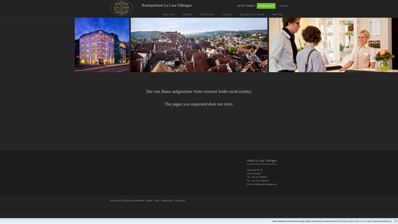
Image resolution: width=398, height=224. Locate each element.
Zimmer (187, 14)
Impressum (180, 200)
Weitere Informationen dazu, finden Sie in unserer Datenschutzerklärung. (361, 221)
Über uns (168, 14)
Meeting (277, 14)
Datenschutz (167, 200)
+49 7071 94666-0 (245, 5)
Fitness (226, 14)
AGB (157, 200)
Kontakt (149, 200)
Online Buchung (266, 6)
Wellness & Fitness (251, 14)
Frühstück (206, 14)
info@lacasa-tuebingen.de (265, 184)
